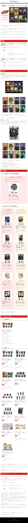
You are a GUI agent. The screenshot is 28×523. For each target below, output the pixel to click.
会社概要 (14, 519)
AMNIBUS (7, 342)
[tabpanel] (14, 187)
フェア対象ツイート (11, 489)
